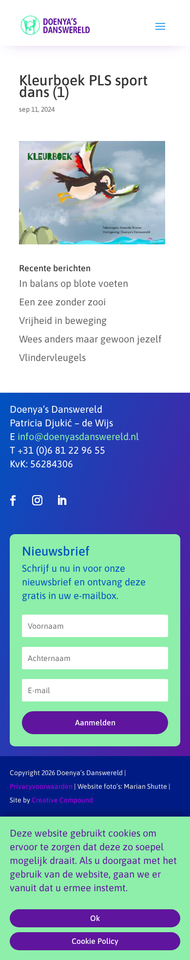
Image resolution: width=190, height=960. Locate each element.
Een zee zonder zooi (62, 301)
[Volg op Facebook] (12, 500)
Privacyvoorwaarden (41, 786)
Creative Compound (62, 800)
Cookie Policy (95, 941)
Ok (95, 918)
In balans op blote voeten (73, 283)
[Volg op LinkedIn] (61, 500)
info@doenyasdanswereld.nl (78, 436)
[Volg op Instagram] (37, 500)
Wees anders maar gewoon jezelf (90, 338)
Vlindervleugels (52, 357)
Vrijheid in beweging (63, 320)
